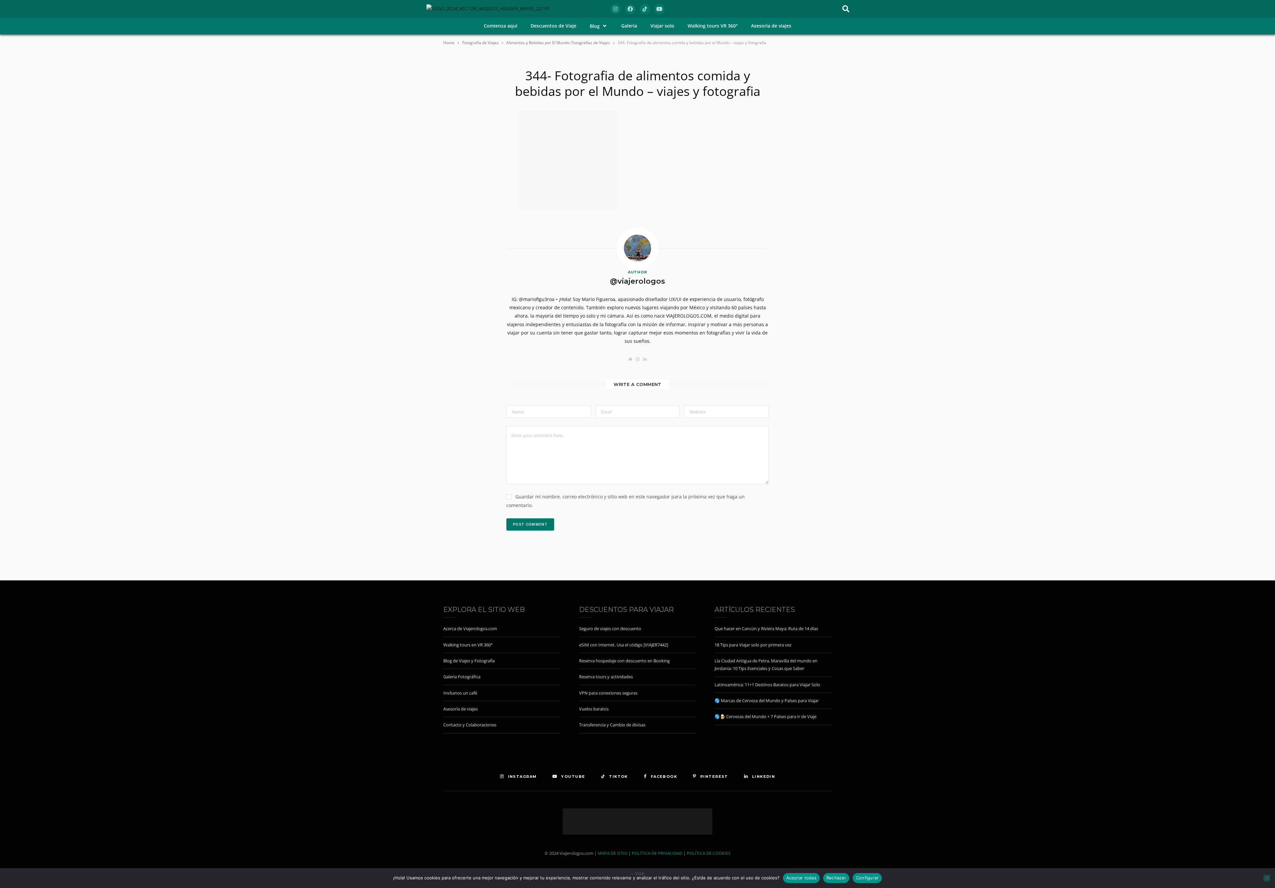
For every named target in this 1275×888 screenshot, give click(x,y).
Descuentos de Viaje (553, 26)
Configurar (867, 877)
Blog (595, 26)
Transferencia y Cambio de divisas (612, 725)
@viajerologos (637, 281)
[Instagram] (615, 9)
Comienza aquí (500, 26)
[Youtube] (659, 9)
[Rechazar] (1266, 878)
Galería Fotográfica (461, 677)
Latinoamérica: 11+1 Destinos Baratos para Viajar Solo (767, 685)
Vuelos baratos (594, 709)
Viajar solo (662, 26)
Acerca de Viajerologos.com (470, 628)
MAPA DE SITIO (613, 853)
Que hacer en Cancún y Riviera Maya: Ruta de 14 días (766, 628)
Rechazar (836, 877)
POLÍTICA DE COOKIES (708, 853)
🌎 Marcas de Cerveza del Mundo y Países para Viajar (767, 700)
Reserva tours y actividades (606, 677)
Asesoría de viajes (771, 26)
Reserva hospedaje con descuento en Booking (624, 661)
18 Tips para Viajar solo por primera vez (753, 645)
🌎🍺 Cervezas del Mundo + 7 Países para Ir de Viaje (765, 716)
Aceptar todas (801, 877)
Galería (629, 26)
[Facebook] (630, 9)
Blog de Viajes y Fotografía (469, 661)
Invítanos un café (460, 693)
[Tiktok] (644, 9)
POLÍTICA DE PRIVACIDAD (657, 853)
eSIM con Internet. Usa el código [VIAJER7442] (623, 645)
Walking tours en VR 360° (468, 645)
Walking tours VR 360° (713, 26)
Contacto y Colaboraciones (469, 725)
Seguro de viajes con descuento (610, 628)
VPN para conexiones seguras (608, 693)
